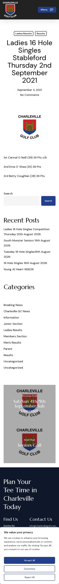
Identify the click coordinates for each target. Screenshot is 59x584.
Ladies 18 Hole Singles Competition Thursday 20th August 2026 (27, 231)
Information (11, 317)
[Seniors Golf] (30, 443)
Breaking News (13, 305)
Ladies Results (23, 33)
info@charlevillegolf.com (43, 525)
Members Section (15, 336)
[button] (47, 9)
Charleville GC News (17, 311)
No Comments (29, 95)
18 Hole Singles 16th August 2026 (25, 263)
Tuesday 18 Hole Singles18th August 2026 (27, 254)
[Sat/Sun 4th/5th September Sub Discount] (30, 404)
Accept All (29, 560)
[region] (29, 555)
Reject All (29, 577)
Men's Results (12, 342)
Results (41, 33)
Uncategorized (13, 368)
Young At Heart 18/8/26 (19, 269)
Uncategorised (13, 361)
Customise (29, 568)
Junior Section (13, 324)
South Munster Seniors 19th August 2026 (27, 243)
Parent (8, 349)
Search (8, 193)
